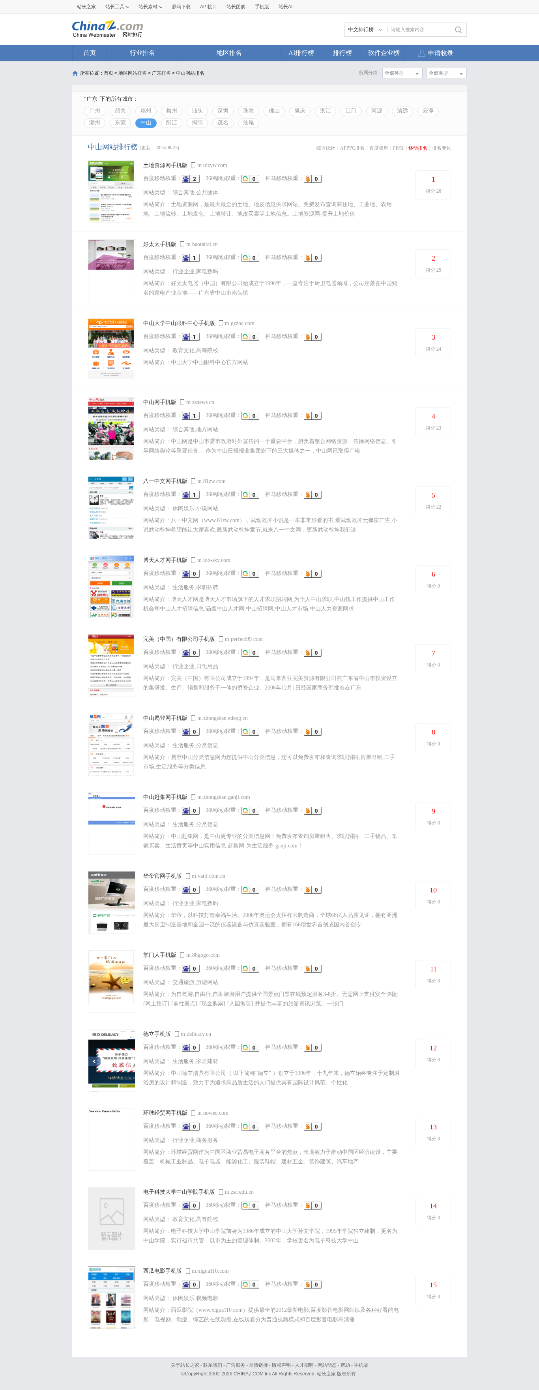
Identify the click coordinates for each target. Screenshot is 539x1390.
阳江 (171, 123)
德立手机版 (157, 1034)
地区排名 (229, 52)
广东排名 (161, 73)
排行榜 (342, 52)
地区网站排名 (132, 73)
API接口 (208, 6)
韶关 (120, 111)
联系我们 (212, 1365)
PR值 (398, 148)
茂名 (222, 123)
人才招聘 (304, 1365)
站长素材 (147, 6)
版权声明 (281, 1365)
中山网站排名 (190, 73)
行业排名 (142, 52)
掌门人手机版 (159, 955)
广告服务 (235, 1365)
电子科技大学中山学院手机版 (179, 1192)
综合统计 (325, 148)
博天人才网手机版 (165, 560)
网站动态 (327, 1365)
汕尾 (248, 123)
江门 (351, 111)
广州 (94, 111)
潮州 (94, 123)
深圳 (222, 111)
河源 (376, 111)
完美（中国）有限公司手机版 (179, 639)
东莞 (120, 123)
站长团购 (235, 6)
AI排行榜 (301, 52)
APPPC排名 (352, 148)
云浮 (428, 111)
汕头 (197, 111)
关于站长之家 (185, 1365)
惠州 (146, 111)
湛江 (325, 111)
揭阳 (197, 123)
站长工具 (114, 6)
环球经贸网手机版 (165, 1113)
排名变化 (441, 148)
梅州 (171, 111)
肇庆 (299, 111)
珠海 (248, 111)
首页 (89, 52)
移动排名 (417, 148)
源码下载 (181, 6)
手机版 (361, 1365)
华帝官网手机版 (162, 876)
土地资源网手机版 (165, 165)
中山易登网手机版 (165, 718)
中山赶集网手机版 (165, 797)
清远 (402, 111)
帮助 (345, 1365)
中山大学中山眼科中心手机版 (179, 323)
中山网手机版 (159, 402)
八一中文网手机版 (165, 481)
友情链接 (258, 1365)
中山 (146, 123)
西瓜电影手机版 (162, 1271)
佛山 (274, 111)
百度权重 (378, 148)
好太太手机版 (159, 244)
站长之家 (86, 6)
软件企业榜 (384, 52)
